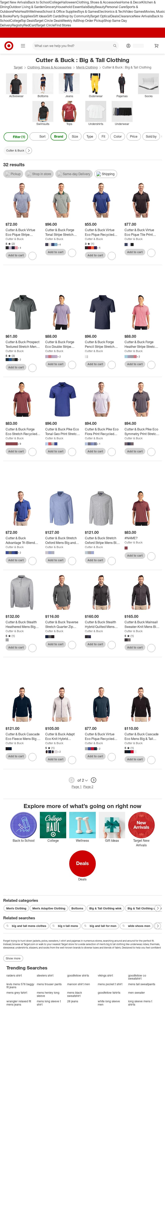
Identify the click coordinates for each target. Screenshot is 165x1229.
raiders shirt (14, 975)
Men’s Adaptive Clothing (48, 908)
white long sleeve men (109, 1003)
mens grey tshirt (16, 992)
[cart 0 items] (156, 45)
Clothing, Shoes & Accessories (98, 2)
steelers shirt (45, 975)
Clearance (126, 16)
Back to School (39, 2)
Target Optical (100, 16)
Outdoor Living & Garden (27, 7)
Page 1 (77, 787)
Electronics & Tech (111, 11)
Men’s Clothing (87, 67)
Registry (18, 25)
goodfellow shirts (78, 975)
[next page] (93, 780)
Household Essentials (72, 7)
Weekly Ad (69, 21)
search (115, 46)
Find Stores (63, 25)
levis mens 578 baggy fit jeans (20, 986)
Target (18, 67)
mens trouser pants (49, 984)
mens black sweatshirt (74, 994)
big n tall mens (68, 926)
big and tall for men (103, 926)
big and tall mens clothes (29, 926)
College (55, 2)
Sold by (151, 136)
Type (90, 136)
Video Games (134, 11)
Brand (58, 136)
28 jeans (72, 1001)
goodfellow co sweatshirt (137, 977)
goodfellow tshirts (109, 992)
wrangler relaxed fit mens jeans (18, 1003)
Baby (91, 7)
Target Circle (45, 25)
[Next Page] (158, 137)
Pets (16, 11)
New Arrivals (143, 16)
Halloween (68, 2)
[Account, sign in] (136, 45)
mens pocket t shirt (110, 984)
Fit (103, 136)
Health (24, 11)
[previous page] (71, 780)
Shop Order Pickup (90, 21)
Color (118, 136)
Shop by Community (75, 16)
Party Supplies (22, 16)
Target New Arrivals (14, 2)
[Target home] (9, 46)
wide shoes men (139, 926)
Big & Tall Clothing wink (105, 908)
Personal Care (115, 7)
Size (75, 136)
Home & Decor (131, 2)
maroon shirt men (78, 984)
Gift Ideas (40, 16)
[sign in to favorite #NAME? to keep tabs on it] (151, 556)
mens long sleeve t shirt (49, 1003)
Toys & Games (88, 11)
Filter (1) (19, 137)
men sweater (136, 992)
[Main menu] (23, 45)
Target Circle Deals (48, 21)
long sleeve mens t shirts (140, 1003)
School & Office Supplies (60, 11)
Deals (114, 16)
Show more (13, 958)
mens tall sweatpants (141, 984)
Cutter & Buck (15, 239)
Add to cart (16, 255)
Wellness (35, 11)
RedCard (30, 25)
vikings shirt (105, 975)
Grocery (50, 7)
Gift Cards (54, 16)
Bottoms (77, 908)
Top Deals (28, 21)
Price (133, 136)
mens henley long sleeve (48, 994)
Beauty (100, 7)
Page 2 (88, 787)
